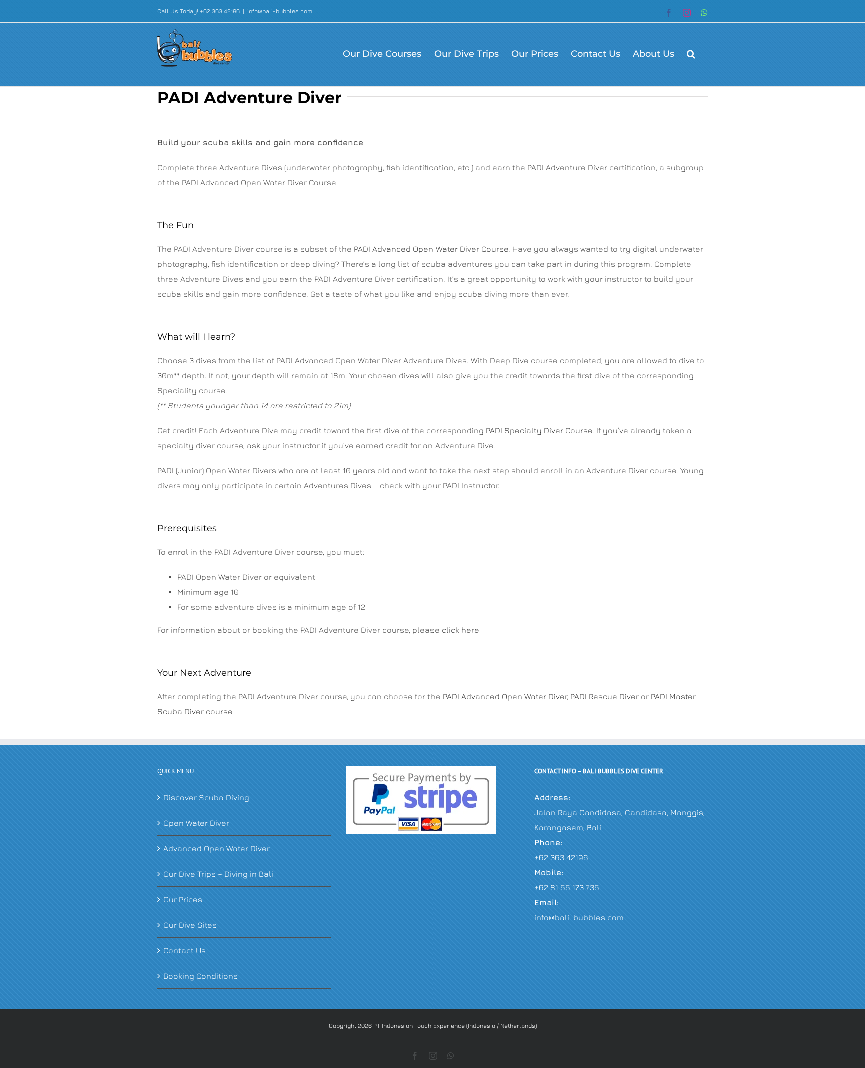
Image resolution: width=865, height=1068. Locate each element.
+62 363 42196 (561, 857)
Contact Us (184, 950)
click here (460, 629)
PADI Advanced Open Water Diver (505, 696)
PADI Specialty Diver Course (539, 430)
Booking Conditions (200, 975)
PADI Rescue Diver (604, 696)
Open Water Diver (196, 822)
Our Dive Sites (190, 924)
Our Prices (182, 899)
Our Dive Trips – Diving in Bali (218, 873)
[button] (691, 53)
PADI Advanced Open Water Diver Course (431, 248)
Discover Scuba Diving (206, 797)
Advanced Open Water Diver (216, 848)
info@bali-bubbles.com (279, 11)
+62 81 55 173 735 (566, 887)
